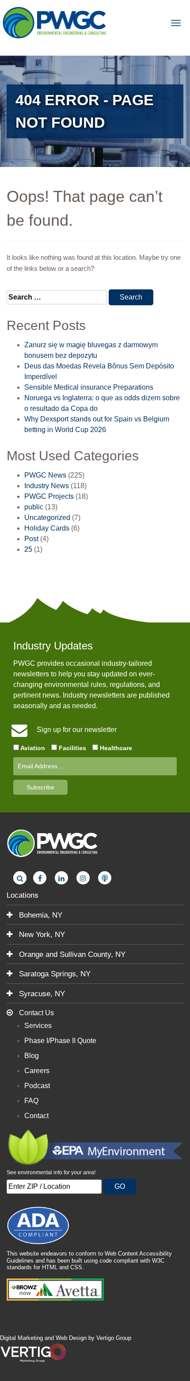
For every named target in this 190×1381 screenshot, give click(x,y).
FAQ (31, 1100)
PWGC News (45, 475)
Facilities (71, 747)
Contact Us (35, 1013)
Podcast (37, 1085)
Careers (36, 1070)
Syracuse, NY (41, 994)
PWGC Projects (49, 496)
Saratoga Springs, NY (54, 974)
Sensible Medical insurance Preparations (88, 387)
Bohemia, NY (39, 915)
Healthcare (115, 747)
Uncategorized (47, 517)
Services (38, 1025)
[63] (20, 877)
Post (31, 539)
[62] (104, 877)
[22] (55, 22)
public (33, 507)
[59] (39, 877)
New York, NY (41, 934)
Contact (36, 1115)
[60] (61, 877)
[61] (83, 877)
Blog (31, 1055)
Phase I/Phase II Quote (60, 1040)
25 (28, 549)
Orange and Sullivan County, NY (71, 954)
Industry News (46, 485)
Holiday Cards (46, 528)
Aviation (32, 747)
